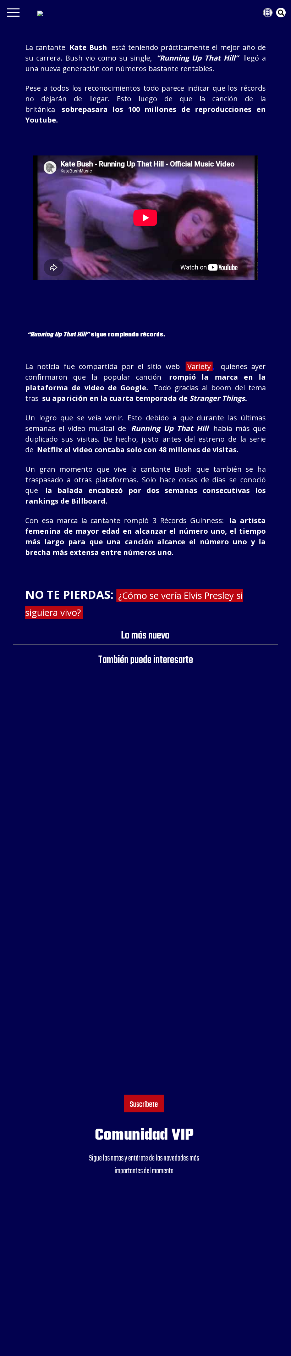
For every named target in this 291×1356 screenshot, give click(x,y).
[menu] (13, 15)
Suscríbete (144, 1105)
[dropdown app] (267, 12)
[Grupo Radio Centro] (254, 12)
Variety (199, 366)
